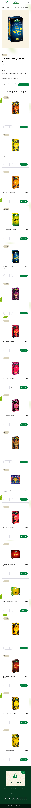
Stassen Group (5, 791)
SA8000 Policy (24, 788)
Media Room (14, 791)
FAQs (3, 793)
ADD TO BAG (23, 85)
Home (3, 7)
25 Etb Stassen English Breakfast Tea (20, 7)
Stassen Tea (4, 788)
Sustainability (14, 788)
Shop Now (8, 7)
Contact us (13, 793)
